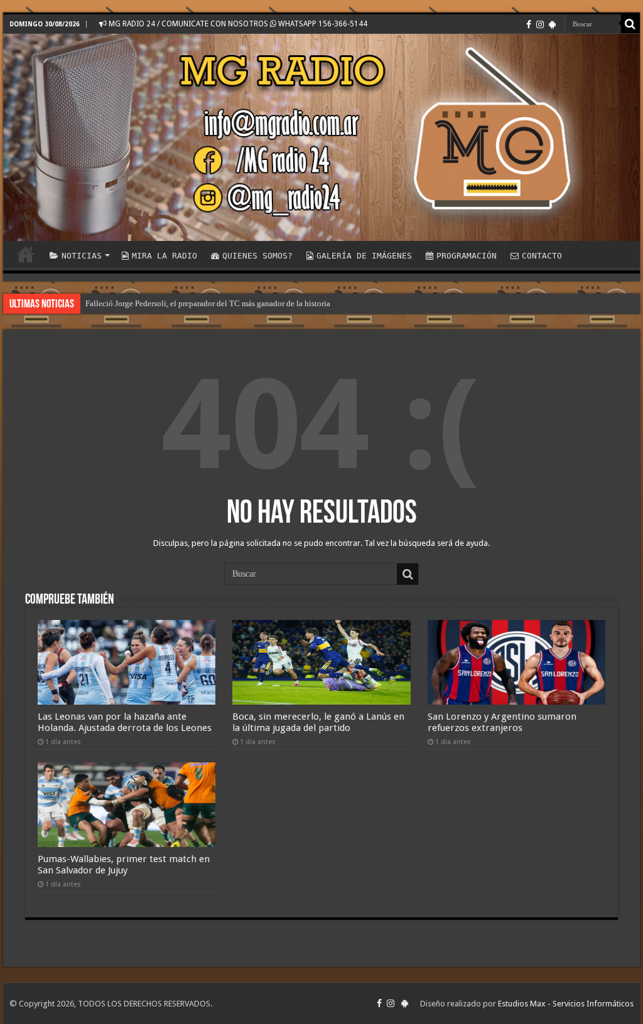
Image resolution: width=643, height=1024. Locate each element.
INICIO (25, 254)
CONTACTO (542, 255)
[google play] (552, 24)
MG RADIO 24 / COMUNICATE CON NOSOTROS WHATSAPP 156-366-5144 (237, 23)
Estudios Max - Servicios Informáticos (566, 1003)
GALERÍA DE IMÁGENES (364, 255)
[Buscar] (630, 23)
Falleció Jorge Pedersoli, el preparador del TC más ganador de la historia (207, 303)
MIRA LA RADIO (164, 255)
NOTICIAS (82, 255)
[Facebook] (528, 24)
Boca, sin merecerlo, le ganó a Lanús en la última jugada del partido (318, 722)
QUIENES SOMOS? (257, 255)
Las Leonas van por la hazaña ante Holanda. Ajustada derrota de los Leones (125, 722)
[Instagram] (540, 24)
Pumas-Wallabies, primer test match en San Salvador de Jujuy (124, 864)
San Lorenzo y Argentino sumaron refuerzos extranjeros (502, 722)
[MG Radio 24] (321, 137)
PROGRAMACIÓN (466, 255)
